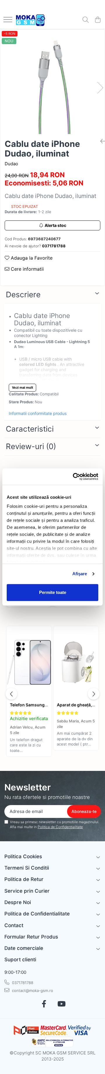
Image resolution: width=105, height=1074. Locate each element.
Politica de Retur (23, 879)
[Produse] (8, 20)
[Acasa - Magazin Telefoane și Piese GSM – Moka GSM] (30, 20)
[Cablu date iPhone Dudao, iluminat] (52, 81)
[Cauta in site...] (86, 20)
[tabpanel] (52, 81)
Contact (13, 925)
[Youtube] (61, 1004)
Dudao (11, 163)
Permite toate (52, 592)
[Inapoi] (100, 141)
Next (100, 88)
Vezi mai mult (22, 387)
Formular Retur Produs (31, 937)
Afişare (79, 573)
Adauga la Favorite (30, 258)
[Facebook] (44, 1004)
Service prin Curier (27, 891)
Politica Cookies (23, 856)
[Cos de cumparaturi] (97, 20)
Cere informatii (26, 269)
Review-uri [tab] (31, 446)
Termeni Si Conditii (26, 868)
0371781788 (22, 982)
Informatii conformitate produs (37, 413)
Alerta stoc (55, 225)
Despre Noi (17, 902)
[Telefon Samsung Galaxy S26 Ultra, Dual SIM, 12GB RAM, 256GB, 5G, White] (29, 662)
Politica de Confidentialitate (60, 827)
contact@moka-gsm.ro (32, 990)
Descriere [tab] (23, 294)
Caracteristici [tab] (30, 428)
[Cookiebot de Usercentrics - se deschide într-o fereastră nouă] (74, 476)
